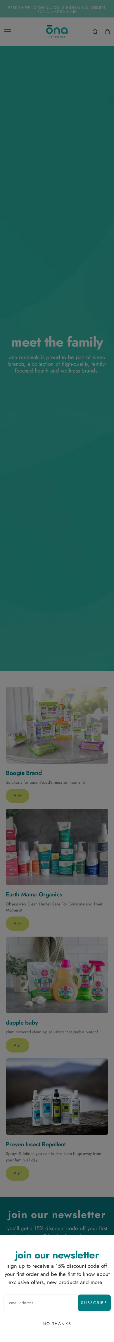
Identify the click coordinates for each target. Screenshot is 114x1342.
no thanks (57, 1324)
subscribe (94, 1303)
